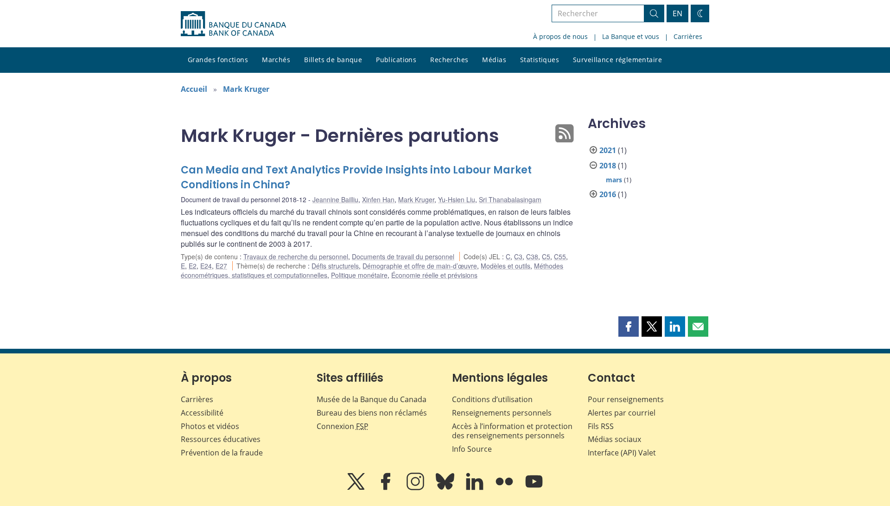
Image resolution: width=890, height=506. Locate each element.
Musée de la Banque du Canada (371, 399)
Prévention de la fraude (222, 453)
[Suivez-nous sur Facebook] (386, 488)
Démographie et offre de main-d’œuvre (419, 265)
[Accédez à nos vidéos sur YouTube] (534, 488)
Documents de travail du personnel (403, 256)
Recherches (449, 59)
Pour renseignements (626, 399)
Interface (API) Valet (622, 453)
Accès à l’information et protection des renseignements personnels (512, 431)
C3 (518, 256)
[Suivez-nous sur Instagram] (416, 488)
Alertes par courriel (621, 413)
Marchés (276, 59)
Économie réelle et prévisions (434, 275)
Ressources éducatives (221, 439)
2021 (607, 150)
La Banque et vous (630, 36)
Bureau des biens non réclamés (372, 413)
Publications (396, 59)
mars (614, 179)
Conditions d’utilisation (492, 399)
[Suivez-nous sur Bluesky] (446, 488)
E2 (193, 265)
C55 (560, 256)
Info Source (472, 449)
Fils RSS (601, 426)
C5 (546, 256)
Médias (494, 59)
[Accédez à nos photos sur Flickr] (505, 488)
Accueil (194, 89)
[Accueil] (233, 23)
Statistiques (539, 59)
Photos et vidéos (210, 426)
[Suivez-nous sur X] (357, 488)
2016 (607, 194)
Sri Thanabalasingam (510, 199)
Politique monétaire (359, 275)
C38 (532, 256)
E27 (221, 265)
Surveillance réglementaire (617, 59)
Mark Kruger (246, 89)
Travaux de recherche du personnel (295, 256)
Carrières (688, 36)
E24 (206, 265)
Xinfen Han (378, 199)
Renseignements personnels (502, 413)
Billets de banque (333, 59)
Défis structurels (335, 265)
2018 (607, 165)
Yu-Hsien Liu (456, 199)
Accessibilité (202, 413)
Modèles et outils (505, 265)
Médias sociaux (614, 439)
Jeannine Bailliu (335, 199)
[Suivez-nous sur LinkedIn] (475, 488)
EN (677, 13)
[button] (628, 326)
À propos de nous (560, 36)
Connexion (343, 426)
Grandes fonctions (218, 59)
